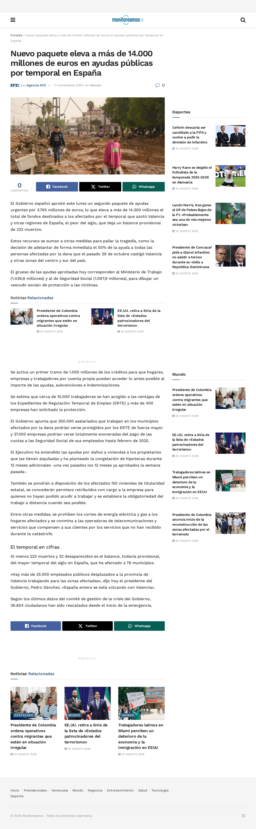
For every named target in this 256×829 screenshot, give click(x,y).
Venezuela (60, 790)
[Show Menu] (12, 20)
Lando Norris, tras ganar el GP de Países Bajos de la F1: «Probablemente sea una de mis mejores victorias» (192, 215)
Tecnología (160, 790)
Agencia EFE (36, 85)
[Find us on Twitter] (244, 816)
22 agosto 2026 (186, 273)
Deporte (17, 796)
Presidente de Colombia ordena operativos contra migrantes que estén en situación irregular (33, 736)
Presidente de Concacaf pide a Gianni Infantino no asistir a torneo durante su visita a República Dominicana (192, 257)
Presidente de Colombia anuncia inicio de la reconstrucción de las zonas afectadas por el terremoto (192, 524)
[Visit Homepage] (128, 20)
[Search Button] (243, 20)
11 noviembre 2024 (69, 85)
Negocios (95, 790)
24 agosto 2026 (51, 331)
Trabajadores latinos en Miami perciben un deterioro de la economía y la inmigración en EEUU (140, 736)
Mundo (95, 85)
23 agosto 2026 (186, 188)
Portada (16, 35)
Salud (142, 790)
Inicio (14, 790)
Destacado (23, 715)
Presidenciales (35, 790)
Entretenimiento (120, 790)
